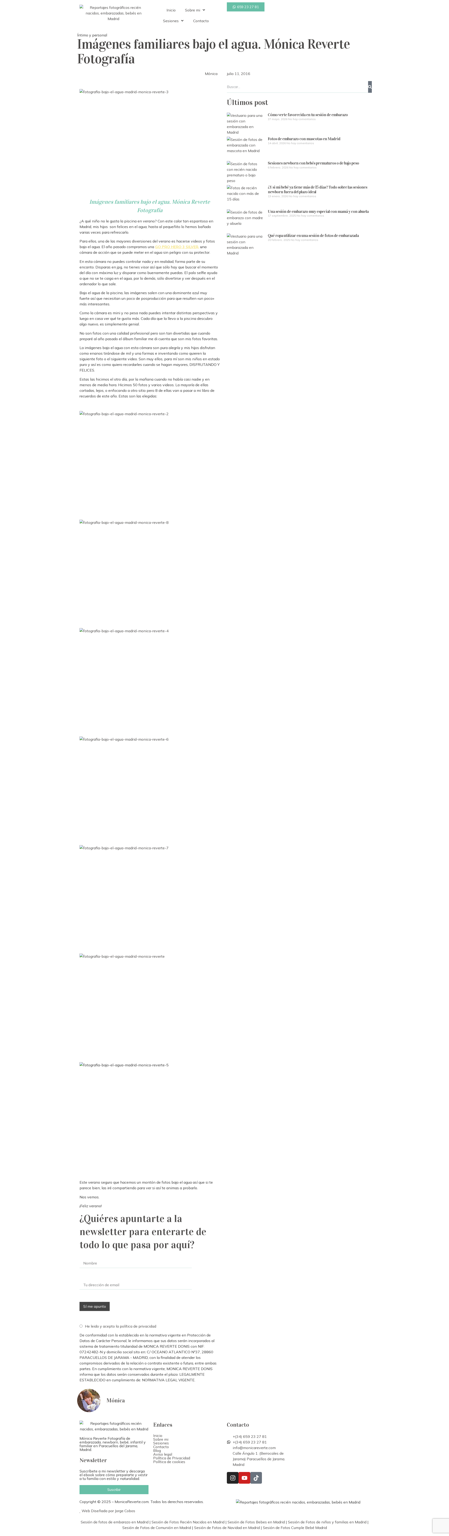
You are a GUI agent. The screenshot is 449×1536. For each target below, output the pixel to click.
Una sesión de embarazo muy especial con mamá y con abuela (318, 211)
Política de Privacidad (171, 1458)
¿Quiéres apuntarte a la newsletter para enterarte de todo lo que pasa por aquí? (143, 1232)
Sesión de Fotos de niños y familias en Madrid (327, 1522)
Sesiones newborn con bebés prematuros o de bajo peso (313, 163)
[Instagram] (233, 1478)
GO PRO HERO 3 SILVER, (177, 246)
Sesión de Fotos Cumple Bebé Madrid (295, 1527)
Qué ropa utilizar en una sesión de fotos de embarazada (313, 235)
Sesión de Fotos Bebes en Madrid (256, 1522)
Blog (157, 1450)
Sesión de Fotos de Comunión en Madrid (156, 1527)
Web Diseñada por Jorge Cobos (108, 1510)
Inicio (171, 10)
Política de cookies (169, 1462)
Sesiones (171, 20)
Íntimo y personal (92, 35)
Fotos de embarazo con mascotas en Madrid (304, 138)
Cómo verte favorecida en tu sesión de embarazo (308, 114)
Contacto (201, 20)
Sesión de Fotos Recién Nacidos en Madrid (188, 1522)
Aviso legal (162, 1454)
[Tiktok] (256, 1478)
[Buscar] (370, 87)
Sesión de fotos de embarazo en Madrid (114, 1522)
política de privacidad (138, 1326)
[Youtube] (244, 1478)
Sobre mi (192, 10)
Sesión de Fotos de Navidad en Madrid (227, 1527)
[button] (187, 1439)
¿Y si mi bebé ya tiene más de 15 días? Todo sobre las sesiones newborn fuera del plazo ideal (317, 189)
